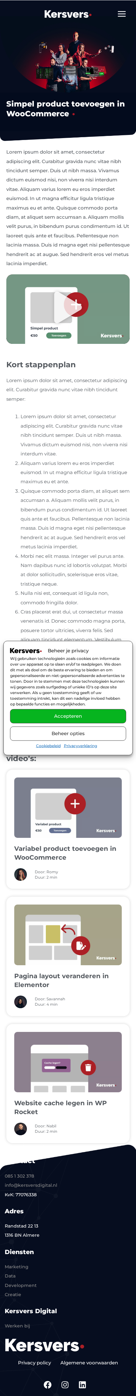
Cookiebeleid (48, 745)
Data (10, 1276)
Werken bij (17, 1326)
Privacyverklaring (80, 745)
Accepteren (68, 716)
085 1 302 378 (19, 1176)
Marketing (16, 1267)
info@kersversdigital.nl (31, 1185)
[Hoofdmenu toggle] (122, 14)
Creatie (13, 1294)
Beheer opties (68, 733)
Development (21, 1285)
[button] (68, 309)
